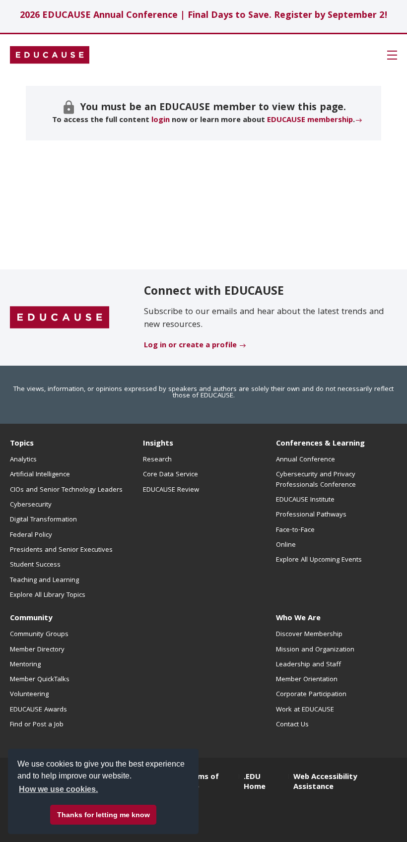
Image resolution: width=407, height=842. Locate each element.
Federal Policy (31, 535)
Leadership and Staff (308, 664)
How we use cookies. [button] (58, 789)
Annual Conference (305, 459)
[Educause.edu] (59, 318)
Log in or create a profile (190, 345)
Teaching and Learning (44, 580)
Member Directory (37, 650)
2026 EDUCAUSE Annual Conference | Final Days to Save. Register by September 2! (204, 16)
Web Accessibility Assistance (325, 782)
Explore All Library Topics (47, 595)
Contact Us (292, 724)
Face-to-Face (295, 530)
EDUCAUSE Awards (38, 710)
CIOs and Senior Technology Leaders (66, 490)
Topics (22, 444)
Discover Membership (309, 634)
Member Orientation (307, 679)
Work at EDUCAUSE (305, 710)
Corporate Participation (311, 694)
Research (157, 459)
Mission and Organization (315, 650)
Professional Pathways (311, 515)
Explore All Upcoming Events (319, 560)
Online (286, 545)
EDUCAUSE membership (310, 120)
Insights (158, 444)
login (160, 120)
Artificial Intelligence (40, 474)
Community (31, 618)
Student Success (35, 565)
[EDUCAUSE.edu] (49, 55)
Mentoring (25, 664)
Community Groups (39, 634)
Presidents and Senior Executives (61, 550)
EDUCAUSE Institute (305, 500)
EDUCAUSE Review (171, 490)
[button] (392, 55)
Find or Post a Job (37, 724)
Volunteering (29, 694)
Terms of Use (202, 782)
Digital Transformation (43, 520)
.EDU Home (255, 782)
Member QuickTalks (39, 679)
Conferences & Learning (320, 444)
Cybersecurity (31, 505)
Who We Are (298, 618)
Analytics (23, 459)
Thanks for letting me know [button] (103, 815)
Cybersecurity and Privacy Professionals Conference (316, 479)
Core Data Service (170, 474)
